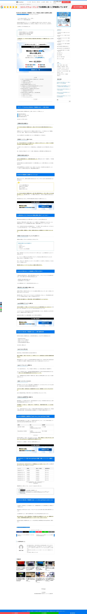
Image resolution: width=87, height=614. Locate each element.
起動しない (58, 75)
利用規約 (32, 611)
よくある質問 (36, 611)
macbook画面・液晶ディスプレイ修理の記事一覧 (22, 14)
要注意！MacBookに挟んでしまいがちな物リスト (30, 87)
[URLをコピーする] (51, 532)
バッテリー (58, 69)
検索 (57, 99)
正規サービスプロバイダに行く (27, 96)
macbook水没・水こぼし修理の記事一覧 (64, 48)
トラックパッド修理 (61, 58)
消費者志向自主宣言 (52, 611)
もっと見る (35, 99)
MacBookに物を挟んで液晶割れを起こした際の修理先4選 (30, 92)
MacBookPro (63, 66)
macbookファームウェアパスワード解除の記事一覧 (64, 38)
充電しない (58, 72)
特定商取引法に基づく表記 (42, 611)
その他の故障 (60, 54)
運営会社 (48, 611)
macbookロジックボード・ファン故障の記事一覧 (64, 41)
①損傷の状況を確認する (26, 80)
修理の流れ (28, 611)
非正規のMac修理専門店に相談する (28, 97)
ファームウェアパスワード (64, 69)
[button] (19, 532)
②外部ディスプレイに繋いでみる (28, 81)
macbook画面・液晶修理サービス (31, 490)
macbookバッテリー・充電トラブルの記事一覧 (64, 36)
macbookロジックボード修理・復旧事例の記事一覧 (64, 44)
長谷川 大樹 (21, 550)
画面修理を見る (34, 69)
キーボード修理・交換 (61, 56)
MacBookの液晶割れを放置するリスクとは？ (28, 84)
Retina (67, 66)
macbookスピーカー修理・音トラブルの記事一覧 (64, 33)
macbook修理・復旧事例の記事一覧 (63, 46)
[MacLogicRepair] (20, 2)
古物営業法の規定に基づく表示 (60, 611)
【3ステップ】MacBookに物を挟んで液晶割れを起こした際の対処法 (32, 79)
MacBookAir (58, 66)
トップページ (24, 611)
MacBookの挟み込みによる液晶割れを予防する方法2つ (30, 88)
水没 (61, 72)
